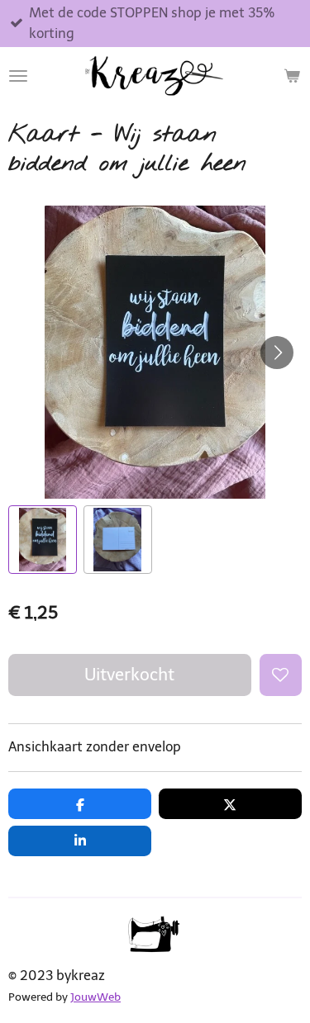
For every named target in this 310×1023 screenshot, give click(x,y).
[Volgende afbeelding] (276, 352)
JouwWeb (95, 997)
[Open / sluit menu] (18, 76)
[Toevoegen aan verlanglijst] (281, 675)
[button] (42, 539)
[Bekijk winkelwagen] (292, 76)
